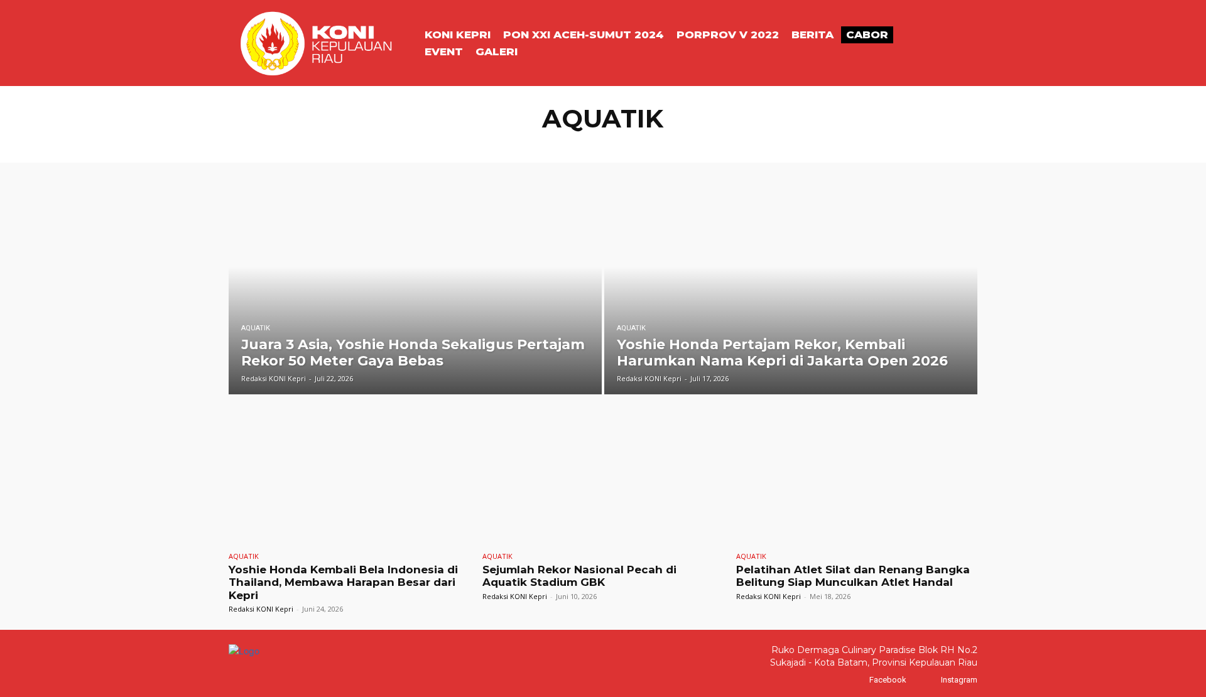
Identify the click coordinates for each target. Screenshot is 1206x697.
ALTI (417, 144)
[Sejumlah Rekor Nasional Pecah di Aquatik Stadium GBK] (603, 475)
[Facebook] (857, 680)
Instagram (959, 679)
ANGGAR (452, 144)
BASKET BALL (772, 144)
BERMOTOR (828, 144)
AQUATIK (561, 144)
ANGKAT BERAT (507, 144)
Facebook (887, 679)
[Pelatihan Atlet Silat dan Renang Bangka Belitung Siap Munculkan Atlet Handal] (856, 475)
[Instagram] (929, 680)
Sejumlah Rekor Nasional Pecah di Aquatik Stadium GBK (579, 575)
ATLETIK (603, 144)
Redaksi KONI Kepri (261, 608)
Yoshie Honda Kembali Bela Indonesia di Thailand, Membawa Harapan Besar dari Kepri (343, 582)
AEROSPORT (376, 144)
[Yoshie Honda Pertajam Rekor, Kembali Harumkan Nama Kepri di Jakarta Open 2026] (790, 287)
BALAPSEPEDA (656, 144)
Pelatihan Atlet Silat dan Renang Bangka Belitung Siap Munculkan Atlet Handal (853, 575)
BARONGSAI (715, 144)
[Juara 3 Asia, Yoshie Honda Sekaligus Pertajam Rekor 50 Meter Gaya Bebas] (415, 287)
